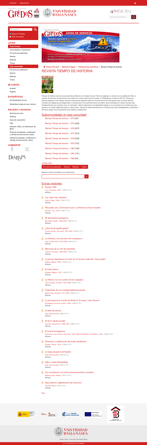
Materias (13, 60)
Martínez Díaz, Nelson (53, 375)
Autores (12, 56)
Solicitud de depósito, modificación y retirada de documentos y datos (23, 139)
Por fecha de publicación (19, 53)
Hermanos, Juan (51, 334)
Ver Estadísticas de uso (18, 100)
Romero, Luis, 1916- (52, 210)
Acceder (13, 88)
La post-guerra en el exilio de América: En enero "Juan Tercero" (72, 300)
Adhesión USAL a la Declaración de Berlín (23, 127)
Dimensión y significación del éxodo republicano (65, 341)
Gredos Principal (52, 67)
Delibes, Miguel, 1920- (53, 262)
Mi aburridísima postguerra (56, 217)
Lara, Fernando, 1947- (53, 190)
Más (43, 393)
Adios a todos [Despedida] (56, 362)
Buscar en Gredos (18, 34)
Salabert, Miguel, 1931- (53, 272)
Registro (13, 91)
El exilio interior (51, 269)
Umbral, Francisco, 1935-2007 (56, 252)
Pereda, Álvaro (50, 386)
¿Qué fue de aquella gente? (57, 228)
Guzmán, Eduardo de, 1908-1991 (57, 324)
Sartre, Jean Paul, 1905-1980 (68, 334)
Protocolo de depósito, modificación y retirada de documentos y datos (23, 133)
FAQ (11, 123)
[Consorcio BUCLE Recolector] (123, 11)
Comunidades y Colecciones (20, 50)
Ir (86, 176)
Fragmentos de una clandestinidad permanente (65, 289)
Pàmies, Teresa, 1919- (53, 344)
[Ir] (35, 29)
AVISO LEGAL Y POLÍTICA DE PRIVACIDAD (73, 439)
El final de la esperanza (55, 331)
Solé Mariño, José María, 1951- (91, 334)
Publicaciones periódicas (88, 67)
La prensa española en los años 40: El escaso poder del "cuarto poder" (75, 259)
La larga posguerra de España (58, 351)
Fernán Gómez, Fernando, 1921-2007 (59, 231)
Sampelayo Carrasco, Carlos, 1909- (58, 303)
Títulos (12, 63)
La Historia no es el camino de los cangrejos (64, 279)
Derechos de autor (16, 113)
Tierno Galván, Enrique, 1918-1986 (58, 283)
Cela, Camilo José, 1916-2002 (56, 241)
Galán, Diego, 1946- (52, 200)
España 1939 (50, 186)
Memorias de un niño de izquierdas (60, 248)
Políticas (13, 116)
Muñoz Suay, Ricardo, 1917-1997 (57, 293)
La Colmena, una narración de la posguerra (63, 238)
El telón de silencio (53, 310)
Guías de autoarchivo (17, 120)
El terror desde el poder (55, 320)
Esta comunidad (18, 36)
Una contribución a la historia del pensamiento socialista (69, 372)
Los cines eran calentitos (56, 197)
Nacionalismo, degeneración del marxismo (63, 382)
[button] (135, 3)
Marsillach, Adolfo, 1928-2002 (56, 221)
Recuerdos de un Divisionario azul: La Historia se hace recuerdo (72, 207)
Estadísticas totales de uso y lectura (23, 104)
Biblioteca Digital (68, 67)
